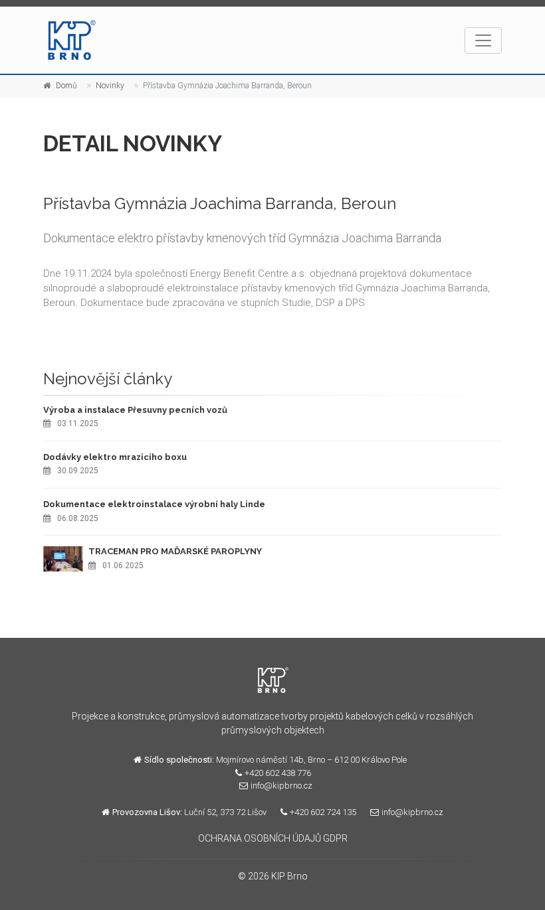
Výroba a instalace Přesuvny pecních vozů (135, 410)
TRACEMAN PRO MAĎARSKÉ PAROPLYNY (175, 551)
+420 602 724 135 (323, 812)
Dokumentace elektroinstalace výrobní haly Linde (154, 504)
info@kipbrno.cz (281, 786)
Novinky (110, 85)
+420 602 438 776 (278, 773)
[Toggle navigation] (483, 40)
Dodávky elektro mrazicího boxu (115, 457)
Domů (66, 85)
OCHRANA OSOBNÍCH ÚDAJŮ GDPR (273, 838)
